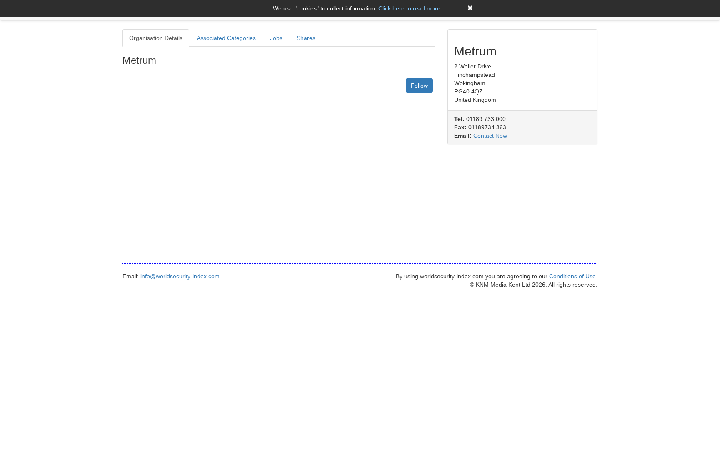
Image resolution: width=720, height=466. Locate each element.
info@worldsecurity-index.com (180, 276)
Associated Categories (226, 38)
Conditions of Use (572, 276)
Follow (419, 85)
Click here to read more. (410, 8)
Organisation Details (155, 38)
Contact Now (490, 135)
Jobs (276, 38)
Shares (306, 38)
